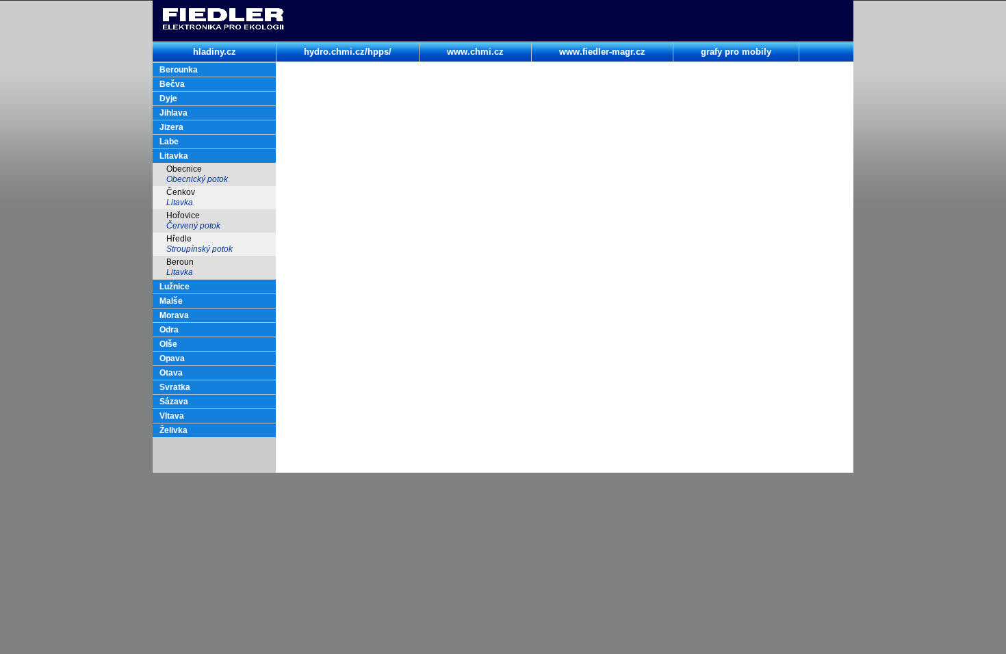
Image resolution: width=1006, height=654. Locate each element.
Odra (169, 330)
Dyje (168, 98)
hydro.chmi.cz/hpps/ (347, 52)
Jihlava (173, 113)
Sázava (173, 401)
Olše (168, 344)
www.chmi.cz (475, 52)
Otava (171, 373)
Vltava (171, 416)
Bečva (172, 84)
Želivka (173, 430)
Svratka (174, 387)
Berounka (178, 70)
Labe (169, 141)
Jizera (171, 127)
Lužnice (174, 286)
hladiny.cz (214, 52)
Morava (174, 315)
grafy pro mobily (736, 52)
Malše (171, 301)
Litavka (173, 156)
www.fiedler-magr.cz (602, 52)
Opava (172, 358)
